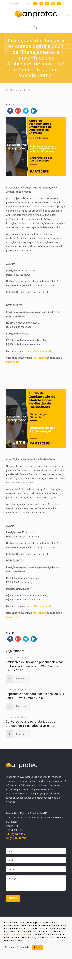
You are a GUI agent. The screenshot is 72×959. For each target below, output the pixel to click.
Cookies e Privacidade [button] (17, 947)
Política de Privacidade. (17, 934)
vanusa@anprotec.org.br (39, 351)
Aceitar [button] (37, 947)
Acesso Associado (21, 3)
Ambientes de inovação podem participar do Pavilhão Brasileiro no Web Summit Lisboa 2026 (34, 666)
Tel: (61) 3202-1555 (16, 834)
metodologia (39, 357)
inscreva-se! (12, 361)
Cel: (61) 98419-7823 (17, 838)
